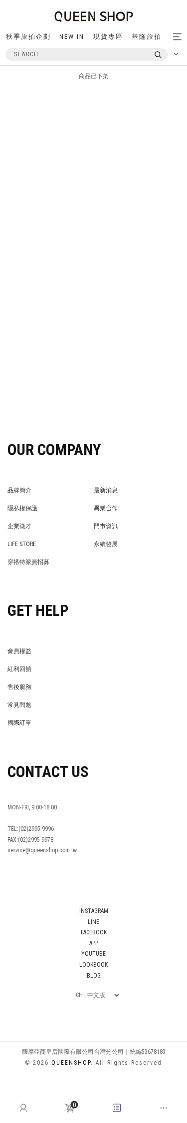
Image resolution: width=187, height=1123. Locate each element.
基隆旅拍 (147, 36)
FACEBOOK (94, 932)
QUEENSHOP (71, 1062)
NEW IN (71, 36)
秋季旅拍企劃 (28, 36)
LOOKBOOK (93, 964)
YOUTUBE (93, 953)
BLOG (94, 975)
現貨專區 (108, 36)
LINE (93, 921)
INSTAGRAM (93, 910)
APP (93, 943)
